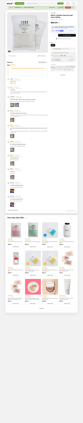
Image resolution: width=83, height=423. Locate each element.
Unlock (68, 7)
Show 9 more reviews (13, 210)
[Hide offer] (73, 7)
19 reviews (61, 19)
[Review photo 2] (17, 105)
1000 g (53, 45)
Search (61, 3)
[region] (27, 32)
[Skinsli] (10, 3)
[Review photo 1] (12, 105)
